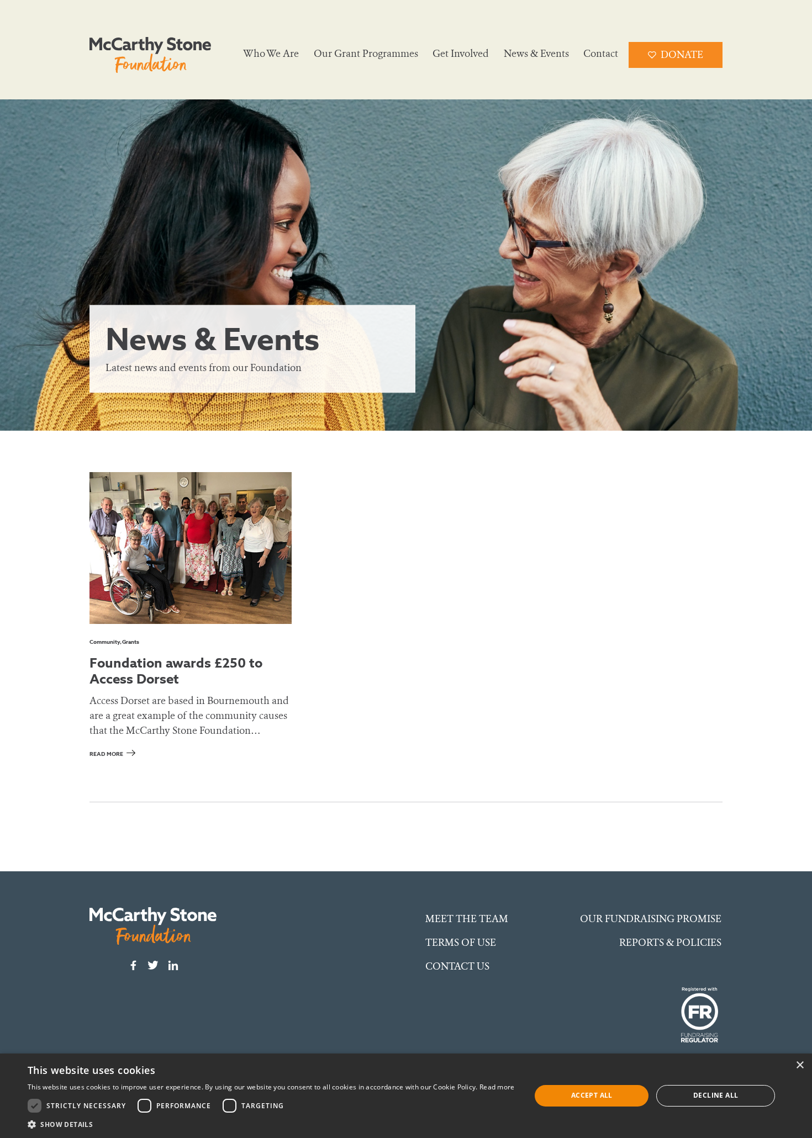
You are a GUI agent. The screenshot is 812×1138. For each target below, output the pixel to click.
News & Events (536, 53)
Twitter (153, 965)
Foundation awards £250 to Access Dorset (175, 670)
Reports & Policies (670, 942)
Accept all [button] (592, 1095)
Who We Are (271, 53)
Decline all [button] (715, 1095)
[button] (271, 1124)
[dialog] (406, 1096)
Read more (106, 754)
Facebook (133, 965)
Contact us (457, 966)
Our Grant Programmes (366, 53)
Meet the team (466, 918)
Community (104, 641)
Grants (130, 641)
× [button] (799, 1065)
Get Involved (461, 53)
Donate (682, 54)
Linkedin (173, 965)
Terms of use (460, 942)
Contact (600, 53)
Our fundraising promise (650, 918)
